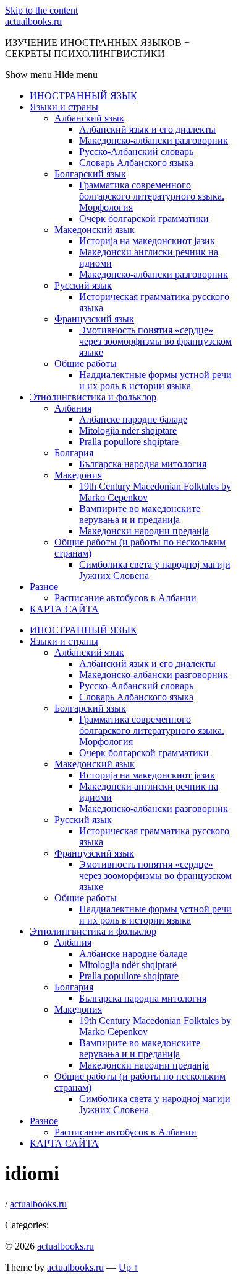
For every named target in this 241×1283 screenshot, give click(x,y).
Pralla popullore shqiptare (129, 441)
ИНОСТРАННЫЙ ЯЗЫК (83, 95)
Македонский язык (94, 229)
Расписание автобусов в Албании (125, 598)
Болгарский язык (90, 174)
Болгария (73, 453)
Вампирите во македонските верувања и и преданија (139, 514)
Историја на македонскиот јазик (147, 241)
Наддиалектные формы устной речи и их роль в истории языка (155, 380)
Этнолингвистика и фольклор (93, 397)
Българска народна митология (142, 464)
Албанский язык (89, 118)
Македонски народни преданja (144, 531)
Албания (72, 408)
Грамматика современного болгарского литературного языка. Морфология (151, 196)
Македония (78, 475)
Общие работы (85, 363)
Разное (44, 586)
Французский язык (94, 319)
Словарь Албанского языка (136, 162)
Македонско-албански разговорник (153, 140)
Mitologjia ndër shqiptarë (128, 430)
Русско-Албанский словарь (136, 151)
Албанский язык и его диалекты (147, 129)
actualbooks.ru (33, 21)
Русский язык (83, 285)
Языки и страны (64, 107)
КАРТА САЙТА (64, 609)
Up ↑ (128, 1267)
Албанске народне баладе (133, 419)
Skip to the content (41, 10)
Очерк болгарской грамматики (144, 218)
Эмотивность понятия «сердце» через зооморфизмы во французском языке (155, 341)
